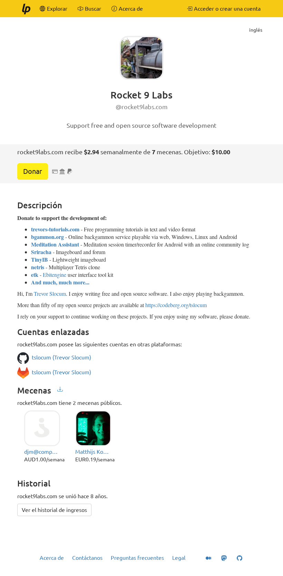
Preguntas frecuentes (137, 558)
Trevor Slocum (50, 293)
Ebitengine (54, 274)
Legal (178, 558)
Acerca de (52, 558)
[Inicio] (26, 8)
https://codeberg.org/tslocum (176, 304)
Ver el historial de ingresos (54, 510)
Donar (32, 171)
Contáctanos (87, 558)
